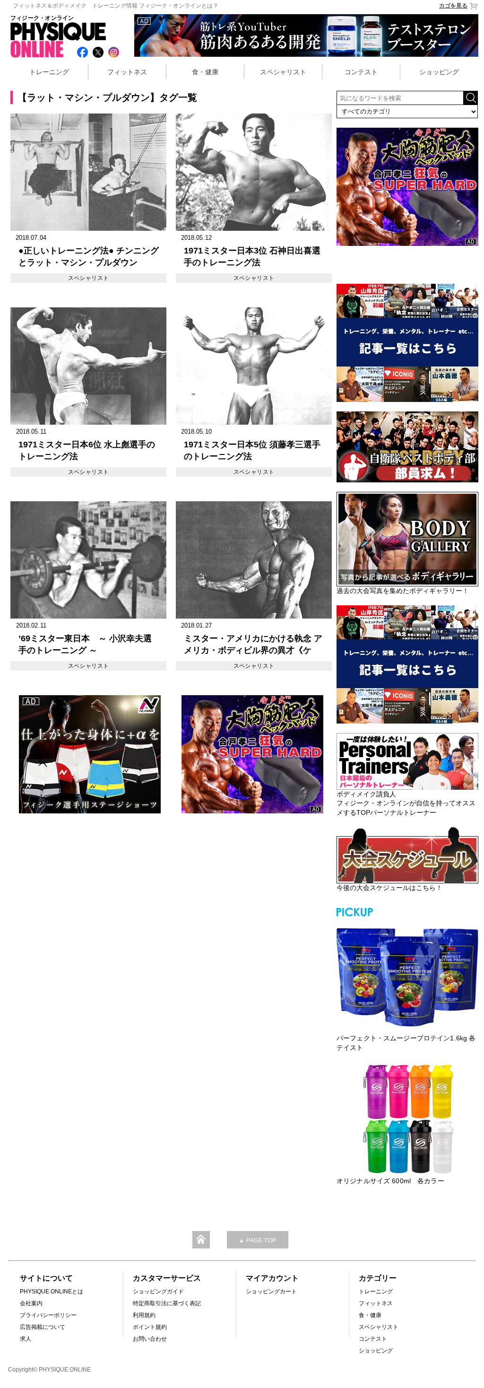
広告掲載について (42, 1327)
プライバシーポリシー (48, 1315)
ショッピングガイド (158, 1291)
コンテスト (361, 72)
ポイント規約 (150, 1327)
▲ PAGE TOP (258, 1240)
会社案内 (31, 1303)
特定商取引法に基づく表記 (167, 1303)
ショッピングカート (271, 1291)
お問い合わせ (150, 1339)
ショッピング (439, 72)
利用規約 (144, 1315)
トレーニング (49, 72)
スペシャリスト (283, 72)
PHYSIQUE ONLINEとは (51, 1291)
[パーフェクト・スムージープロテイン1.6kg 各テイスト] (407, 976)
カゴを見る (453, 5)
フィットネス (127, 72)
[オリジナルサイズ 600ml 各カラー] (407, 1119)
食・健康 (205, 72)
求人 (25, 1339)
